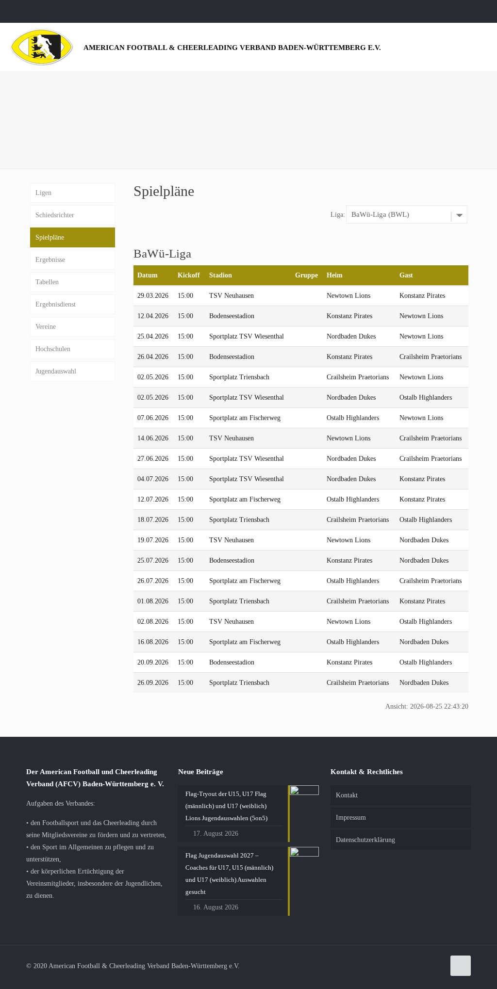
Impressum (351, 817)
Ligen (43, 192)
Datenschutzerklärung (365, 839)
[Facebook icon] (476, 11)
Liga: (338, 214)
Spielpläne (49, 237)
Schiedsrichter (54, 215)
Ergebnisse (50, 259)
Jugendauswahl (55, 371)
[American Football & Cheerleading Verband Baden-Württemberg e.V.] (42, 47)
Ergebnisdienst (55, 304)
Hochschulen (52, 349)
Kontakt (347, 795)
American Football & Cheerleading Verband (232, 47)
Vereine (45, 326)
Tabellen (47, 282)
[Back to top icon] (460, 966)
